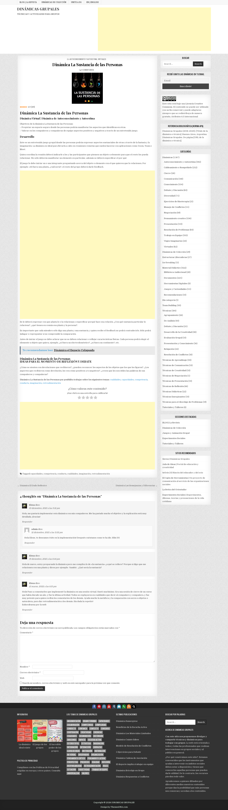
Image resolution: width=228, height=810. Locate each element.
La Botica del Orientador (174, 489)
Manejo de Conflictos (174, 207)
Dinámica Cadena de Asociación (131, 758)
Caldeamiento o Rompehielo (178, 167)
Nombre (25, 667)
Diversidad (169, 196)
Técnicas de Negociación (174, 376)
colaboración (73, 724)
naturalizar (100, 750)
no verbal (71, 754)
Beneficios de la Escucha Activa (131, 727)
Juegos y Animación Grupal (176, 433)
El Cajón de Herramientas (175, 478)
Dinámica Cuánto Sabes (127, 739)
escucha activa (94, 739)
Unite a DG (76, 2)
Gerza (165, 459)
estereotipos (73, 743)
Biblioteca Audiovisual (175, 272)
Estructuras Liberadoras (174, 257)
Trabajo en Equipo (173, 235)
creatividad (86, 732)
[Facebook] (94, 706)
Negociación (170, 213)
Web (22, 678)
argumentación (73, 721)
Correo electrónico (30, 672)
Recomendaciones (173, 295)
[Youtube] (109, 706)
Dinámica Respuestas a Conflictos (132, 777)
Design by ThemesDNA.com (114, 807)
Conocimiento (171, 184)
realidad (95, 762)
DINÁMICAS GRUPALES (38, 8)
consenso (105, 728)
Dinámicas (167, 157)
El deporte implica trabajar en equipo (134, 764)
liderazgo (97, 747)
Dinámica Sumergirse (127, 721)
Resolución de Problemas (176, 230)
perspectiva (72, 762)
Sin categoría (168, 300)
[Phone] (124, 706)
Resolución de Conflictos (176, 354)
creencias (98, 732)
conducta (24, 383)
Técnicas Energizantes (173, 397)
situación (71, 769)
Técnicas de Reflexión (173, 386)
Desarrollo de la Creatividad (178, 332)
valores (85, 773)
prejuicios (84, 762)
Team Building (169, 305)
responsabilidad (74, 765)
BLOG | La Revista (28, 2)
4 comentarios (87, 69)
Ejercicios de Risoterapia (176, 201)
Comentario (26, 632)
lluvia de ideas (73, 750)
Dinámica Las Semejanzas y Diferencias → (136, 485)
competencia (141, 379)
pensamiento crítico (76, 758)
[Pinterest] (99, 706)
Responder (27, 522)
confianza (82, 728)
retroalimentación (52, 383)
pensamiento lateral (96, 758)
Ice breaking (168, 262)
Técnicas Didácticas (172, 391)
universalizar (73, 773)
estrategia (86, 743)
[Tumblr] (114, 706)
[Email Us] (119, 706)
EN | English (92, 2)
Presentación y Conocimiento (178, 343)
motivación (87, 750)
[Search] (134, 706)
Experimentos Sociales (173, 438)
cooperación (72, 732)
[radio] (79, 398)
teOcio (165, 472)
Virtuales (102, 59)
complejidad (101, 724)
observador (83, 754)
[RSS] (129, 706)
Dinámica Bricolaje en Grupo (130, 770)
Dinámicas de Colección (54, 2)
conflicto (94, 728)
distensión (98, 736)
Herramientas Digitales (175, 283)
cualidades (115, 379)
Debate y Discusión (173, 190)
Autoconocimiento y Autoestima (83, 59)
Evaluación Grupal (173, 338)
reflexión (106, 762)
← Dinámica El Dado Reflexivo (32, 485)
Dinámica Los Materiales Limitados (133, 733)
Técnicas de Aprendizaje (174, 360)
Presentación (170, 224)
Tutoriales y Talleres (172, 407)
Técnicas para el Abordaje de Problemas (182, 402)
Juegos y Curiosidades (175, 289)
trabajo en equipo (99, 769)
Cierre (167, 173)
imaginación (36, 383)
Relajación (169, 349)
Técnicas (166, 310)
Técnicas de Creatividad (174, 370)
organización (97, 754)
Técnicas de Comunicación (175, 365)
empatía (82, 739)
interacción (85, 747)
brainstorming (89, 721)
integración (72, 747)
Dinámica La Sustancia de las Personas (87, 64)
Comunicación (171, 179)
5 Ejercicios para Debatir (128, 752)
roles (105, 765)
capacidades (128, 379)
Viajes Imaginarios (173, 241)
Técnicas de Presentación (175, 381)
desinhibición (85, 736)
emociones (71, 739)
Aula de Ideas (169, 464)
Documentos (170, 278)
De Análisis (169, 321)
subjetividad (83, 769)
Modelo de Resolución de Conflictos (133, 746)
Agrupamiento (171, 315)
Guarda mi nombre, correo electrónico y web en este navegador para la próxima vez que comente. (71, 683)
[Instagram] (104, 706)
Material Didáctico (171, 268)
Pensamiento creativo (175, 218)
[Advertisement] (154, 29)
